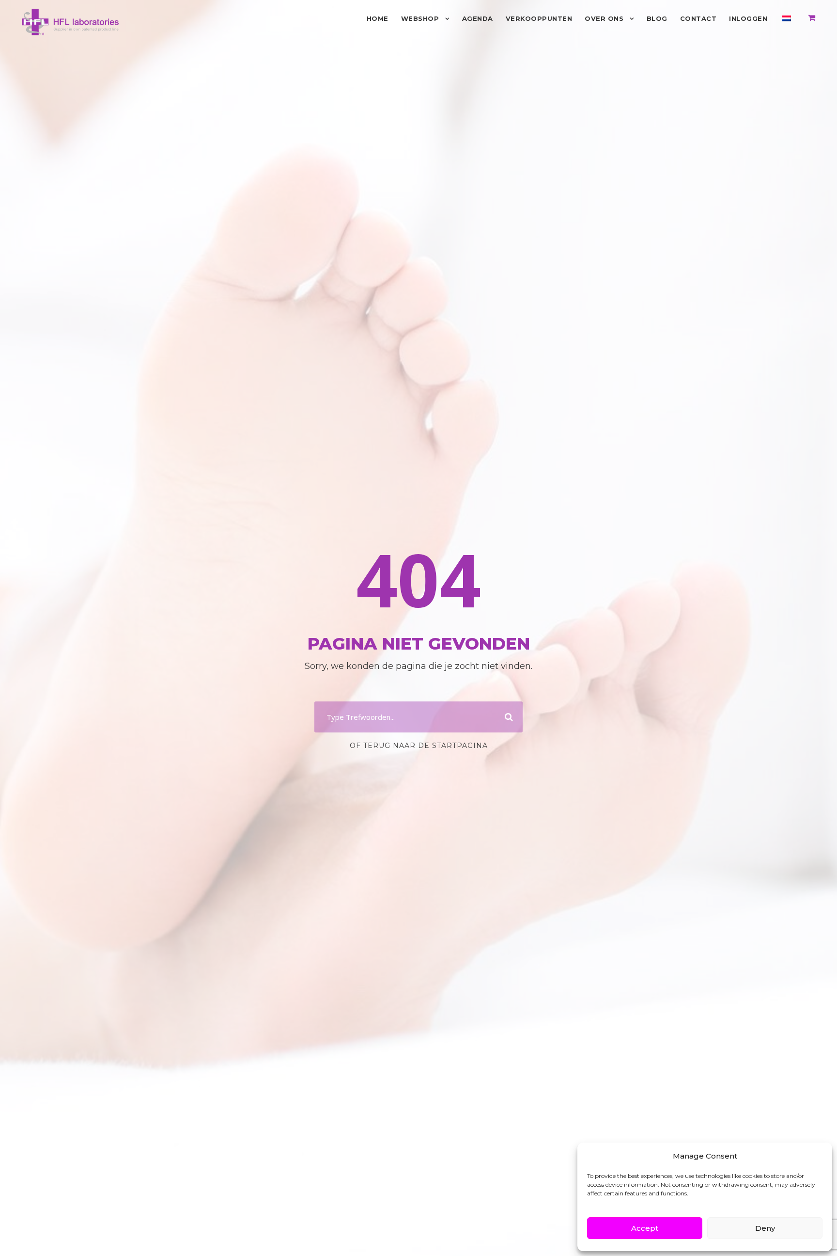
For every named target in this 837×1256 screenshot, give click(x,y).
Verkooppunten (539, 18)
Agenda (477, 18)
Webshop (420, 18)
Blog (657, 18)
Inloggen (748, 18)
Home (377, 18)
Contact (698, 18)
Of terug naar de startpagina (419, 745)
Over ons (604, 18)
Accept (644, 1228)
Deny (765, 1228)
